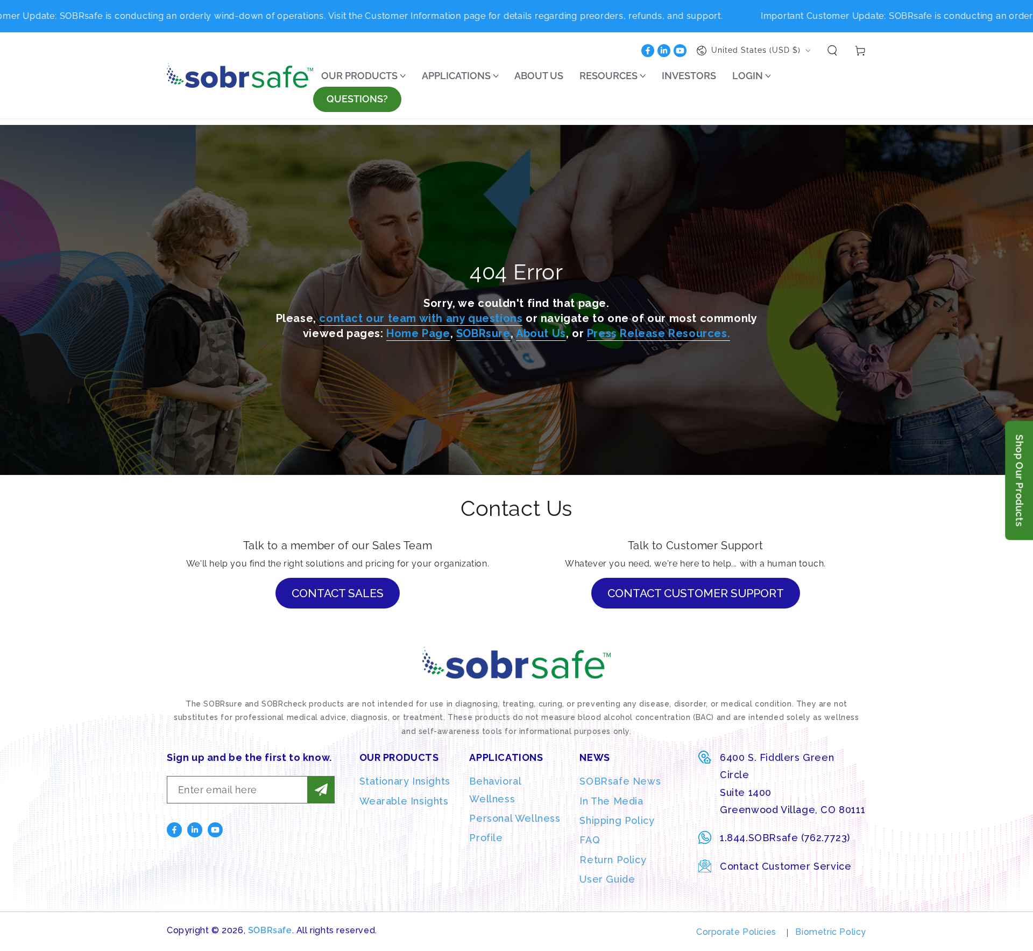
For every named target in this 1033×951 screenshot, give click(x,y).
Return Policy (612, 859)
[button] (832, 50)
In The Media (611, 801)
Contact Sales (338, 593)
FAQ (589, 839)
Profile (486, 837)
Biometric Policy (830, 932)
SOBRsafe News (620, 781)
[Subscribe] (321, 789)
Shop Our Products (1019, 481)
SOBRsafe (270, 930)
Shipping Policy (616, 820)
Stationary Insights (404, 781)
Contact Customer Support (695, 593)
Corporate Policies (736, 932)
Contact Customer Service (785, 866)
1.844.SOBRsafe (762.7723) (785, 837)
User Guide (607, 879)
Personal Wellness (514, 818)
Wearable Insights (404, 801)
